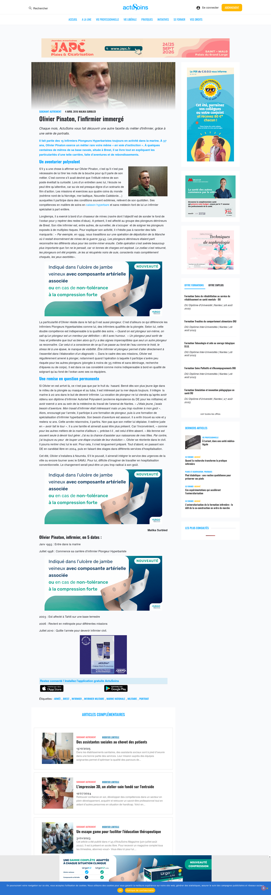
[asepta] (103, 673)
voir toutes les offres (210, 413)
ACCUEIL (73, 19)
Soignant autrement (50, 111)
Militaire (132, 699)
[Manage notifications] (263, 888)
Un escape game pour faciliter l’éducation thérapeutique (118, 831)
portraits (62, 133)
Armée (57, 699)
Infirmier (77, 699)
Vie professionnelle (107, 19)
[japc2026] (135, 56)
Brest (66, 699)
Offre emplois (216, 285)
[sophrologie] (210, 268)
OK (120, 890)
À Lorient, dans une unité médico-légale (218, 442)
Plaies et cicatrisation (194, 471)
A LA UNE (86, 19)
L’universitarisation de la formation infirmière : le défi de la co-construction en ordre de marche (209, 506)
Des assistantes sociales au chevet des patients (111, 742)
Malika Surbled (87, 111)
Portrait (144, 699)
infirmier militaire (94, 699)
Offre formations (194, 285)
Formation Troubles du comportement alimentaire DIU (210, 321)
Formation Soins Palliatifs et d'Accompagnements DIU (210, 368)
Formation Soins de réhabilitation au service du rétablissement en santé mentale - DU (207, 297)
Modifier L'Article (110, 737)
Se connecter (210, 7)
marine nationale (115, 699)
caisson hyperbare (97, 205)
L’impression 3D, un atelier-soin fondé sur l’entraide (115, 786)
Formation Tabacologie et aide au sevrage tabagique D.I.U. (209, 344)
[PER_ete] (210, 160)
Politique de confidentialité (140, 890)
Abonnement (232, 7)
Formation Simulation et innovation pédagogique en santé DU (209, 391)
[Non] (267, 888)
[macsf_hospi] (210, 216)
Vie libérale (130, 19)
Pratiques (147, 19)
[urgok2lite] (103, 315)
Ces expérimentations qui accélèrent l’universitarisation (203, 491)
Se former (179, 19)
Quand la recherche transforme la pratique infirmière (206, 462)
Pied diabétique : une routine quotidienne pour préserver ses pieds (208, 477)
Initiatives (163, 19)
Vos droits (196, 19)
